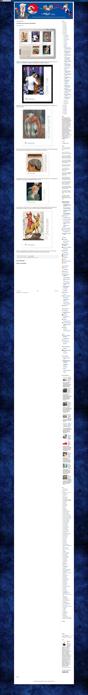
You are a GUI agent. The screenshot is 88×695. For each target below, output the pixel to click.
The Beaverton (65, 340)
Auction (64, 501)
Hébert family (65, 553)
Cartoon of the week (66, 516)
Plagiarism (64, 580)
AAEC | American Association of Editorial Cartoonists (67, 205)
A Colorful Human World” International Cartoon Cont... (67, 71)
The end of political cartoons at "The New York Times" (69, 425)
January (65, 103)
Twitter (64, 611)
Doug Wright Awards (66, 321)
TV (63, 609)
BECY (64, 506)
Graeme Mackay (66, 254)
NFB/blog (64, 327)
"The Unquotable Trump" (69, 476)
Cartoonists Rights (66, 518)
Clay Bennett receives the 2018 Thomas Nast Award (67, 52)
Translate (69, 637)
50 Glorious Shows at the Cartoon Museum (67, 48)
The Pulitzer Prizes (66, 231)
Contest (64, 526)
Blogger (53, 681)
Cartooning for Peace (66, 217)
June (65, 43)
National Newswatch (66, 370)
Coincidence (65, 522)
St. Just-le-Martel (65, 600)
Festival (64, 540)
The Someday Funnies (66, 606)
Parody (64, 576)
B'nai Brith (64, 505)
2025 (64, 24)
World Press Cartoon (66, 617)
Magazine (64, 563)
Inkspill (64, 294)
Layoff (64, 558)
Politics (64, 582)
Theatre (64, 607)
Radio (64, 589)
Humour (64, 555)
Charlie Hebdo (65, 521)
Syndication (65, 602)
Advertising (65, 490)
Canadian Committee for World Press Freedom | (66, 361)
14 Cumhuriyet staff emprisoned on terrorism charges (67, 58)
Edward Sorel (65, 252)
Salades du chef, (64, 172)
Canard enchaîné (66, 511)
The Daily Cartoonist (66, 303)
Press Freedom (65, 586)
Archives (64, 497)
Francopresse (65, 544)
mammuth (45, 681)
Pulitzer (64, 587)
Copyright (64, 528)
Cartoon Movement (66, 281)
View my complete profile (66, 667)
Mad (63, 562)
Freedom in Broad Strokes (67, 545)
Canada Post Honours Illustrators (67, 92)
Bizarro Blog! (65, 310)
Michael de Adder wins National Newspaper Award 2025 (70, 379)
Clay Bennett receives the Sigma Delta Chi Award (67, 61)
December (65, 35)
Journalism (64, 557)
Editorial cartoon (65, 533)
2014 (64, 109)
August (65, 40)
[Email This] (28, 256)
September (66, 39)
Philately (64, 577)
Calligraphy (65, 510)
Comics (64, 523)
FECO (64, 539)
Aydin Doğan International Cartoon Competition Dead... (68, 89)
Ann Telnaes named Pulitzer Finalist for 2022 (69, 443)
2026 (64, 22)
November (65, 36)
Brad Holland (65, 242)
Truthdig (64, 372)
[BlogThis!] (29, 256)
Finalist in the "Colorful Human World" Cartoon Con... (67, 98)
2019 (64, 32)
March (65, 100)
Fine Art (64, 543)
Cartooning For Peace (66, 517)
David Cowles (65, 250)
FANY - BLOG (65, 292)
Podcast (64, 581)
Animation (64, 494)
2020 (64, 31)
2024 (64, 25)
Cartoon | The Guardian (67, 247)
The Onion (65, 343)
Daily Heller (65, 290)
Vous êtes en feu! (65, 155)
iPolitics (64, 368)
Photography (65, 578)
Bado (69, 641)
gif (63, 550)
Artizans (64, 498)
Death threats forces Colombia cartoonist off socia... (67, 95)
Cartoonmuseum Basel (67, 219)
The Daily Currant (66, 341)
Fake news (64, 537)
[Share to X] (30, 256)
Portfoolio (64, 583)
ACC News (65, 267)
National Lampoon (66, 569)
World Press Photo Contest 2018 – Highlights (67, 81)
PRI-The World (65, 297)
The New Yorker (65, 603)
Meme (64, 564)
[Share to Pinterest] (33, 256)
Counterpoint (65, 529)
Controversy (65, 527)
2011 (64, 113)
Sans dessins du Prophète (66, 160)
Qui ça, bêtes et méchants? (66, 152)
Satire (64, 596)
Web (63, 614)
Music (64, 568)
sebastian (65, 262)
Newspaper (65, 575)
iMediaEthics (65, 366)
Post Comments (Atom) (24, 292)
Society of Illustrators (67, 228)
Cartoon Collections (66, 277)
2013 (64, 110)
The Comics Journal (66, 330)
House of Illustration (66, 221)
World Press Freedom (66, 618)
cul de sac (65, 319)
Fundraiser (64, 547)
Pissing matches (69, 415)
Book (64, 509)
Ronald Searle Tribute (67, 261)
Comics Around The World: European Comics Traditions (69, 466)
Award (64, 504)
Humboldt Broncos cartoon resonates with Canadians (67, 86)
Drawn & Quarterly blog (67, 322)
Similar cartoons (66, 302)
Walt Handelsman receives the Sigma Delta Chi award (67, 64)
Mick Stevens (65, 257)
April (65, 46)
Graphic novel (65, 552)
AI (63, 491)
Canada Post (20, 25)
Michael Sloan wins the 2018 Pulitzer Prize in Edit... (67, 74)
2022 (64, 28)
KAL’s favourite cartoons (66, 83)
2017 (64, 105)
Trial (63, 608)
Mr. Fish (64, 259)
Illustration (33, 257)
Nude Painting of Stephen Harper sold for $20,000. (69, 454)
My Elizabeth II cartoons (69, 435)
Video (64, 613)
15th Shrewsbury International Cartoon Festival (68, 78)
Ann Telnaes (65, 239)
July (64, 42)
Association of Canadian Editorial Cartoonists (25, 257)
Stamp (36, 257)
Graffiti (64, 551)
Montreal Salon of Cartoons (66, 566)
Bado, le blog (65, 271)
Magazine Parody (66, 338)
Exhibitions (64, 534)
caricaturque (65, 215)
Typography (65, 612)
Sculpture (64, 597)
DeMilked (64, 348)
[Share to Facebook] (32, 256)
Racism (64, 588)
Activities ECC (65, 269)
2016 (64, 106)
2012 (64, 112)
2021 (64, 29)
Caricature (64, 512)
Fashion (64, 538)
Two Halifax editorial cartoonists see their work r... (67, 55)
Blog (63, 507)
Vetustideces (65, 305)
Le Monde (64, 561)
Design (64, 532)
